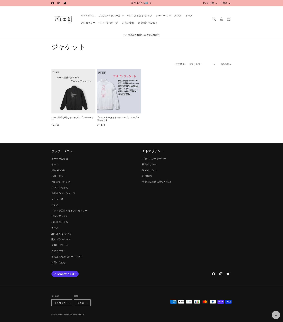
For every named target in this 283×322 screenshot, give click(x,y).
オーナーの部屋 (59, 158)
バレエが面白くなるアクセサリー (69, 210)
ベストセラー (58, 176)
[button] (111, 15)
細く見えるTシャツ (61, 233)
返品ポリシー (149, 170)
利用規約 (147, 176)
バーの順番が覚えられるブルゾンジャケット (72, 119)
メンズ (55, 204)
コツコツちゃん (59, 187)
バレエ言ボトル (59, 222)
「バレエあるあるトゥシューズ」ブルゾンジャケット (118, 119)
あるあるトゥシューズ (63, 193)
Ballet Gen (62, 314)
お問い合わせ (58, 262)
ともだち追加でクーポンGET (66, 256)
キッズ (55, 227)
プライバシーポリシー (154, 158)
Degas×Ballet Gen (60, 181)
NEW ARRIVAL (58, 170)
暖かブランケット (61, 239)
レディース (57, 199)
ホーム (55, 164)
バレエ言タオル (59, 216)
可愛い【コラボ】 (61, 245)
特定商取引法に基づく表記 (156, 181)
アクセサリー (58, 250)
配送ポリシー (149, 164)
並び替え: (180, 64)
